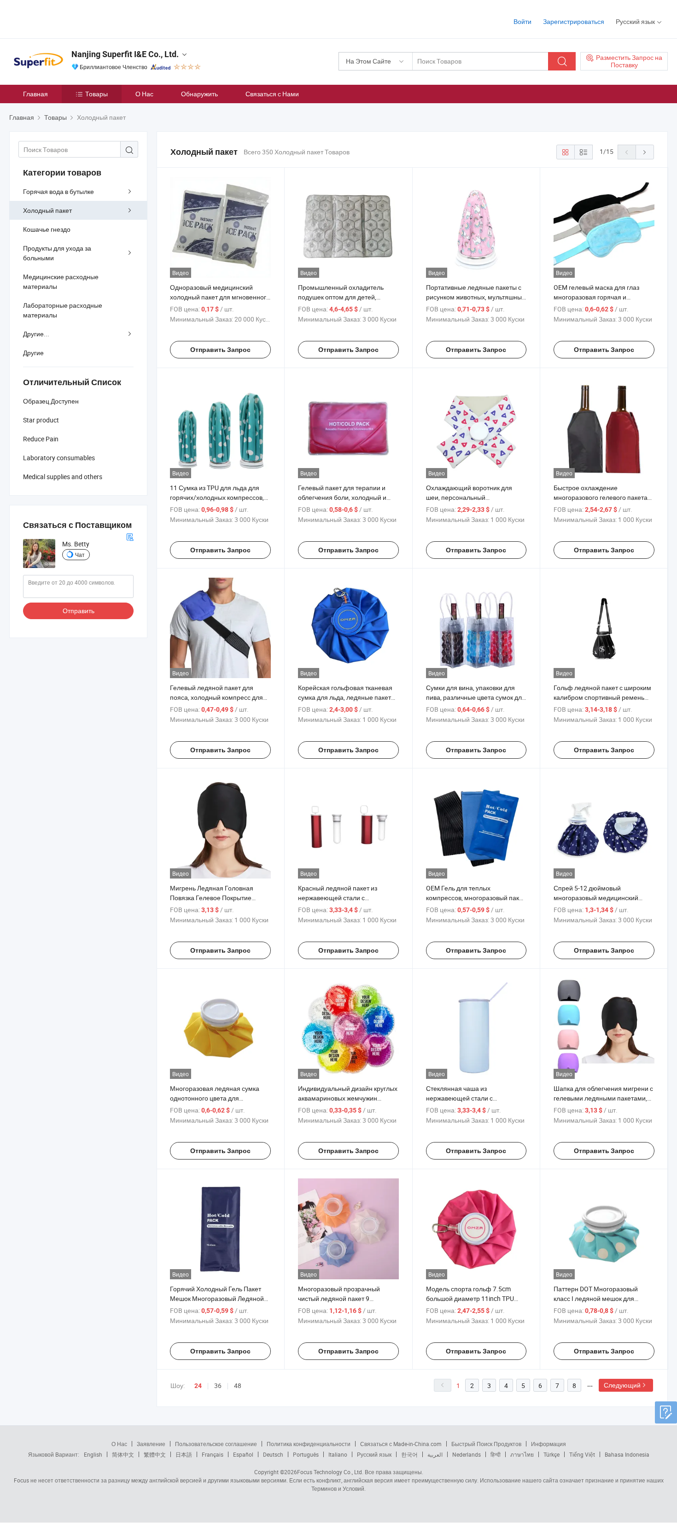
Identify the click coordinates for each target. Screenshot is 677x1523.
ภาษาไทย (522, 1454)
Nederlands (466, 1454)
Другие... (36, 333)
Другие (33, 352)
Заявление (151, 1443)
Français (212, 1454)
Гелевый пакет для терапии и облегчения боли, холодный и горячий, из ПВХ (342, 497)
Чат (80, 554)
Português (306, 1454)
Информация (548, 1443)
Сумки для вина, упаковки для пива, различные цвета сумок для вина (475, 697)
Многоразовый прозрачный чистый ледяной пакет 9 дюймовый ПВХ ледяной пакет (343, 1298)
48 (237, 1385)
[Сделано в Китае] (68, 18)
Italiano (337, 1454)
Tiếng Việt (582, 1454)
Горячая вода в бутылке (58, 191)
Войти (522, 21)
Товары (96, 93)
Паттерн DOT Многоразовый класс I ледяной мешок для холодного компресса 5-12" (596, 1298)
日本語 (183, 1454)
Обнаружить (199, 93)
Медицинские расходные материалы (61, 281)
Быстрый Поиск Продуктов (486, 1443)
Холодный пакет (47, 210)
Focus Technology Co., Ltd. (330, 1472)
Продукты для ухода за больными (57, 253)
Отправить (78, 610)
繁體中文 (155, 1454)
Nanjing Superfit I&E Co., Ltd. (125, 54)
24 (198, 1385)
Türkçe (551, 1454)
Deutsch (273, 1454)
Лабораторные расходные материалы (62, 310)
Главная (35, 93)
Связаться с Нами (272, 93)
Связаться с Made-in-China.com (401, 1443)
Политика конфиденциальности (308, 1443)
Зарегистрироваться (573, 21)
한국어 (409, 1454)
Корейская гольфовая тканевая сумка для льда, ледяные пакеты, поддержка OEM (347, 697)
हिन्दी (495, 1454)
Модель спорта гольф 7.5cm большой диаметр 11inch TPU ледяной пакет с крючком (470, 1298)
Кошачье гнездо (46, 229)
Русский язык (374, 1454)
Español (243, 1454)
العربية (435, 1454)
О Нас (144, 93)
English (93, 1454)
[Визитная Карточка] (130, 536)
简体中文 (123, 1454)
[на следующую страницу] (645, 152)
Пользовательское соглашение (216, 1443)
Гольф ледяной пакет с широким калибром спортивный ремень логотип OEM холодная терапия (602, 697)
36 (218, 1385)
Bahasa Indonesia (627, 1454)
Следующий (622, 1385)
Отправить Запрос (220, 349)
